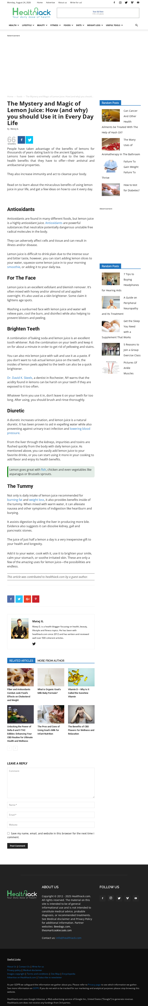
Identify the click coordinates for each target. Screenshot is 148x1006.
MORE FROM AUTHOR (51, 660)
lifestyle (27, 25)
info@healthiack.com (68, 938)
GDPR (36, 988)
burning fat (14, 500)
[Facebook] (114, 2)
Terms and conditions (38, 973)
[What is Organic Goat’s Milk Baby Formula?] (51, 677)
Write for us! (76, 2)
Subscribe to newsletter (50, 977)
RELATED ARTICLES (21, 660)
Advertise (50, 2)
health (12, 25)
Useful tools (113, 25)
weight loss (93, 25)
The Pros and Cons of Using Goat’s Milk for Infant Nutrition (49, 730)
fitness (54, 25)
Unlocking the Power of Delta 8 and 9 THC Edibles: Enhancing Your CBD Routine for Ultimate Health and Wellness (20, 733)
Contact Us (24, 966)
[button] (136, 25)
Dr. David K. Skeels (19, 378)
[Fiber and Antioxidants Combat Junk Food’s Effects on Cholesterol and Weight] (20, 677)
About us (62, 2)
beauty (41, 25)
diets (79, 25)
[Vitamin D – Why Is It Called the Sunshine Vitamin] (81, 677)
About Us (11, 966)
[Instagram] (120, 2)
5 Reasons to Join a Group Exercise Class (132, 350)
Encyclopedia (68, 973)
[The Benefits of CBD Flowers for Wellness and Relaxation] (81, 714)
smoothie (13, 267)
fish (43, 470)
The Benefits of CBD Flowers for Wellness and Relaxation (81, 730)
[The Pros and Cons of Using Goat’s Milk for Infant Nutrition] (51, 714)
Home (40, 2)
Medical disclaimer (32, 970)
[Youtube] (138, 2)
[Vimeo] (132, 2)
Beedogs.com (62, 926)
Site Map (55, 973)
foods (67, 25)
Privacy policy (14, 970)
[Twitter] (126, 2)
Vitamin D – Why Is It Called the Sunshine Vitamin (78, 693)
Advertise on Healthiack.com (21, 977)
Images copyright (16, 973)
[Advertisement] (74, 63)
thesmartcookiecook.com (57, 930)
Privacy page (94, 984)
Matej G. (14, 128)
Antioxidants (53, 223)
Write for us (38, 966)
